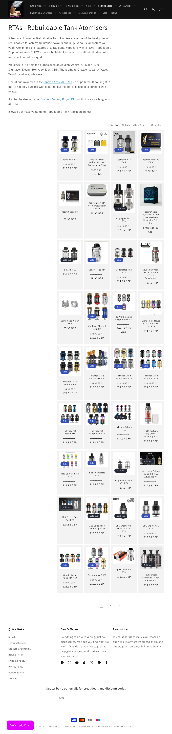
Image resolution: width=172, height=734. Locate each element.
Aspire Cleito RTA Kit (70, 213)
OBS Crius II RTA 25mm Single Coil (96, 527)
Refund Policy (15, 654)
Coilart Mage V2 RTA (124, 271)
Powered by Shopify (35, 726)
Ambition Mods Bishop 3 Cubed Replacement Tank (97, 162)
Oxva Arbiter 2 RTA (97, 575)
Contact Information (19, 648)
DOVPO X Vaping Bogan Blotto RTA (124, 318)
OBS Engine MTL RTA (151, 527)
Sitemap (12, 678)
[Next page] (119, 605)
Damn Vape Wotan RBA (70, 322)
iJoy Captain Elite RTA (70, 475)
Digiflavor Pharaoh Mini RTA (97, 327)
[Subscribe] (112, 698)
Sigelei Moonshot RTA (123, 571)
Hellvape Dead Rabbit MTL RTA (96, 377)
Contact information (122, 726)
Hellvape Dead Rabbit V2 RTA (151, 377)
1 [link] (101, 605)
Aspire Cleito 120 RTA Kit (151, 161)
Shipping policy (103, 726)
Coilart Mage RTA (97, 269)
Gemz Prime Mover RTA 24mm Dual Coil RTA (151, 324)
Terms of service (85, 726)
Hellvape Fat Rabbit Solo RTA (97, 432)
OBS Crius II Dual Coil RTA (69, 518)
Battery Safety (16, 672)
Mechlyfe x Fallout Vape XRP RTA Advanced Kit (151, 474)
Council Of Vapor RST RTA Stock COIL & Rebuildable (150, 274)
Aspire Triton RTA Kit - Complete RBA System (97, 206)
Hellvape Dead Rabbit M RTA (70, 383)
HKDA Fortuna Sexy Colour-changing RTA (151, 434)
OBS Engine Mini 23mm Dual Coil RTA (124, 528)
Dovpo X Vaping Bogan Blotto (59, 99)
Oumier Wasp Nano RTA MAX (70, 576)
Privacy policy (69, 726)
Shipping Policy (16, 660)
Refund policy (53, 726)
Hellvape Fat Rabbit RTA (70, 432)
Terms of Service (17, 642)
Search (12, 637)
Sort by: (114, 125)
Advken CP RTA (70, 159)
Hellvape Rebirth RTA (124, 428)
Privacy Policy (15, 666)
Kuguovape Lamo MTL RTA (124, 482)
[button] (37, 5)
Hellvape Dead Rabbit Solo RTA (124, 377)
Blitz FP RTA (70, 269)
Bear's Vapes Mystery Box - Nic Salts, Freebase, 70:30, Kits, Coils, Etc (150, 218)
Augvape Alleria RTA (124, 220)
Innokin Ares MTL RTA (58, 82)
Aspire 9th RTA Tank (124, 161)
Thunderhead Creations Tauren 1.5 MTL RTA (150, 578)
